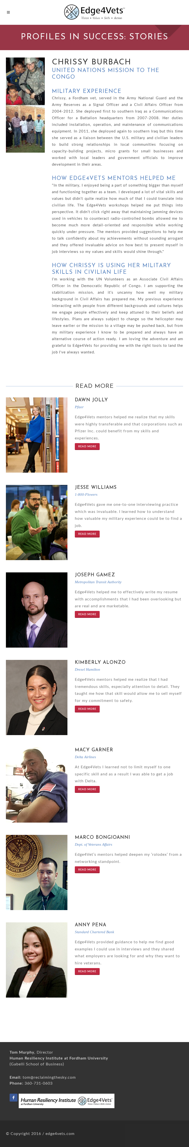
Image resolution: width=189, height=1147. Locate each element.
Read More (87, 446)
